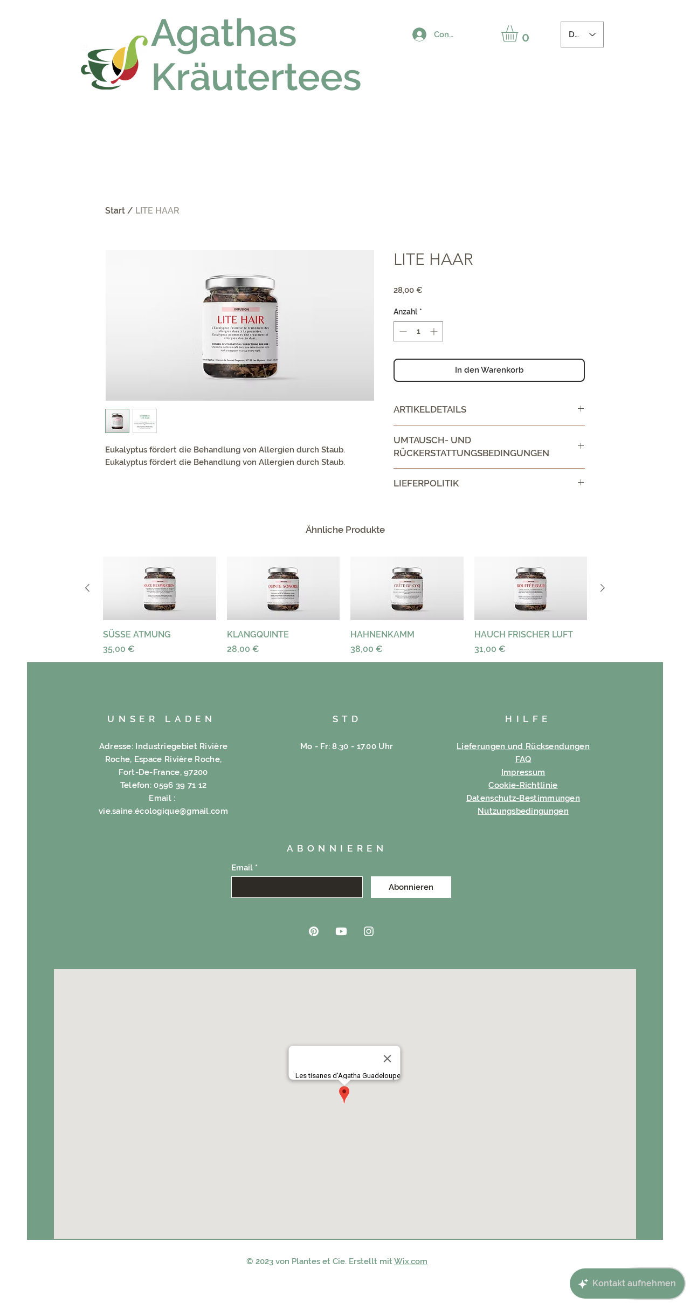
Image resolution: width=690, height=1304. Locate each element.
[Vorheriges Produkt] (87, 587)
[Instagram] (368, 931)
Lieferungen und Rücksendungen (523, 746)
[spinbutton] (418, 331)
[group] (345, 606)
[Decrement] (402, 331)
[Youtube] (341, 931)
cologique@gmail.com (184, 811)
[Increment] (434, 331)
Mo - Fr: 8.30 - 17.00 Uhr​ (347, 746)
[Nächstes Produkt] (602, 587)
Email (242, 868)
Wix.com (410, 1261)
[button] (519, 33)
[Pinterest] (313, 931)
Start (115, 210)
